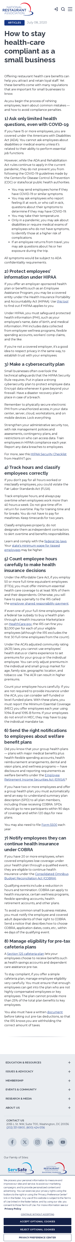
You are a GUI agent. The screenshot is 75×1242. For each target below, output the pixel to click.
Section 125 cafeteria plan (25, 954)
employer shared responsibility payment (39, 603)
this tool (62, 301)
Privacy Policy (13, 1208)
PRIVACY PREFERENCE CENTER (37, 1237)
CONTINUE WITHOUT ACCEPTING (37, 1214)
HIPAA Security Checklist (49, 454)
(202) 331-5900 (15, 1127)
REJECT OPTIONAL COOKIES (37, 1229)
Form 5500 (49, 825)
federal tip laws (55, 541)
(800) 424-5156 (35, 1127)
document (55, 1012)
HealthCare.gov (20, 624)
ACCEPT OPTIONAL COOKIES (37, 1221)
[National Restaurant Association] (18, 9)
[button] (63, 9)
